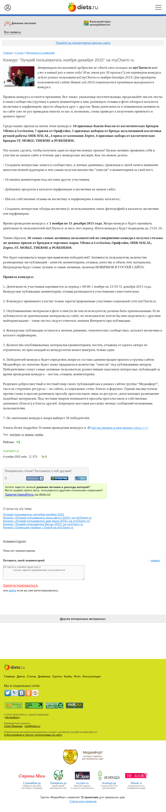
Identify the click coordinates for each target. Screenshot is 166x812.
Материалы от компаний (40, 52)
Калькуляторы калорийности (100, 23)
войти (12, 590)
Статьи (19, 52)
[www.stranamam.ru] (32, 780)
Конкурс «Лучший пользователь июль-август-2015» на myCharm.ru (47, 517)
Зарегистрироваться (20, 586)
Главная (8, 52)
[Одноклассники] (28, 693)
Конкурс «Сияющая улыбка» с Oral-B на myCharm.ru (38, 527)
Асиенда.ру (109, 783)
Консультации (91, 676)
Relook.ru (136, 783)
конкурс (29, 434)
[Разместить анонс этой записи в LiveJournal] (81, 479)
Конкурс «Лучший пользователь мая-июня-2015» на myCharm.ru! (46, 520)
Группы (57, 676)
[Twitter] (7, 693)
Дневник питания (24, 23)
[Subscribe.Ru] (35, 693)
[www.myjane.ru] (82, 780)
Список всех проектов (83, 801)
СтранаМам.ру (32, 783)
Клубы (68, 676)
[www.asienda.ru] (109, 780)
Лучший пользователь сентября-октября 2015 (33, 514)
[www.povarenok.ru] (58, 780)
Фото (77, 676)
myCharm (15, 434)
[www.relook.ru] (136, 780)
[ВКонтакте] (21, 693)
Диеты (21, 676)
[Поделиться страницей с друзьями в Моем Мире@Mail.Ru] (59, 479)
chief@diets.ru (32, 726)
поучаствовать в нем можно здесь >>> (119, 428)
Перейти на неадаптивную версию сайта (83, 42)
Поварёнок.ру (58, 783)
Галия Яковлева (13, 726)
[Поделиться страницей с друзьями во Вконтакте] (35, 479)
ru (23, 434)
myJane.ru (82, 783)
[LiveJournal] (14, 693)
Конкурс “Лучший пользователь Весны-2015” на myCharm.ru (43, 524)
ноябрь (39, 434)
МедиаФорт (12, 717)
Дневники (44, 676)
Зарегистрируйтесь (19, 494)
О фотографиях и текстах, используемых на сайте (33, 735)
